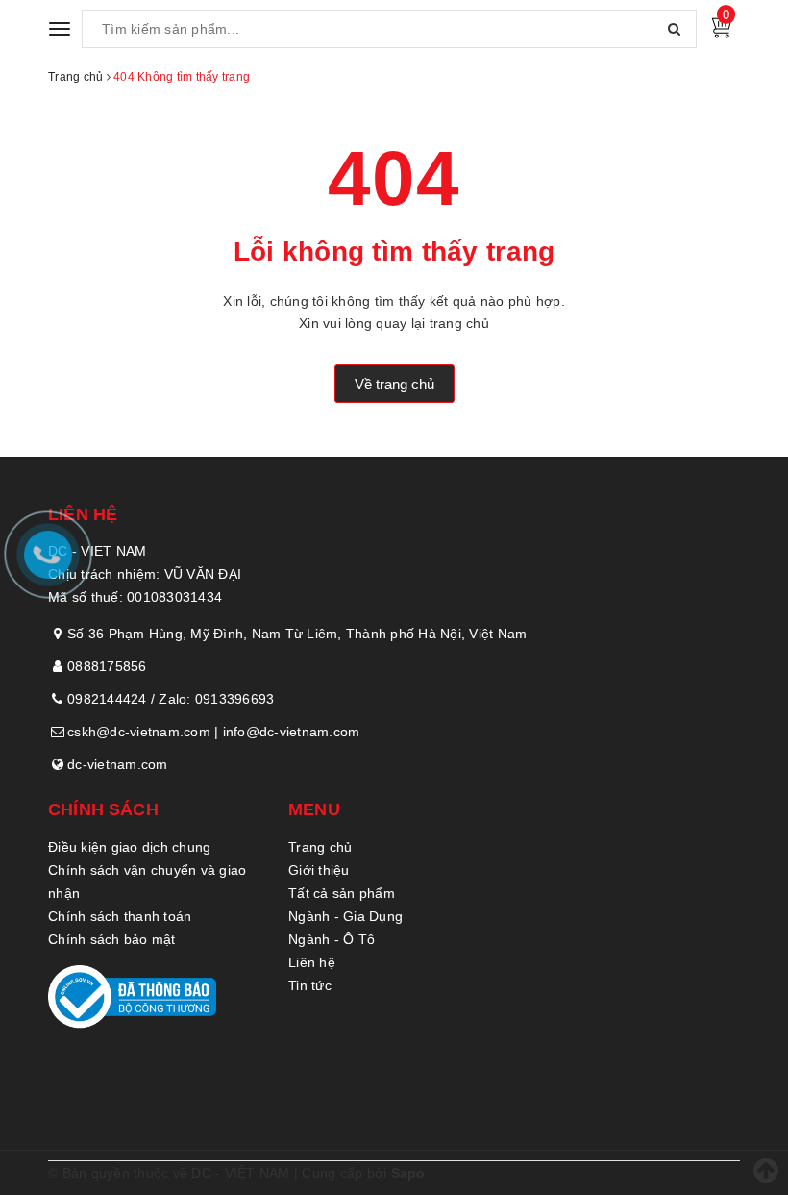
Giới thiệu (319, 870)
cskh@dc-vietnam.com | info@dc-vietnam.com (213, 731)
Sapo (408, 1173)
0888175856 (107, 666)
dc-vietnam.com (117, 764)
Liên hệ (311, 962)
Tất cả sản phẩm (341, 893)
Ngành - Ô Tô (331, 939)
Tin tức (310, 985)
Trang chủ (320, 847)
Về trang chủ (394, 384)
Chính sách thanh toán (119, 916)
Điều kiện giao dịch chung (129, 847)
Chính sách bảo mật (112, 939)
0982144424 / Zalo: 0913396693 (170, 699)
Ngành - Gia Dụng (345, 916)
